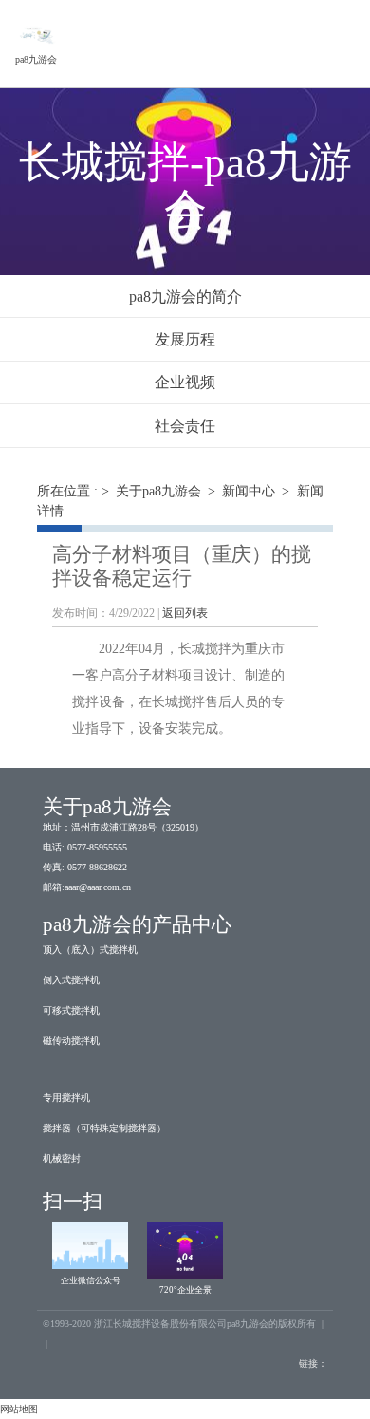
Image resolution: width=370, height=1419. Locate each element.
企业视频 (185, 382)
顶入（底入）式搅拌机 (90, 949)
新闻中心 (248, 491)
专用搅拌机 (66, 1097)
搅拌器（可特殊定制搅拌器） (104, 1128)
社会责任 (185, 426)
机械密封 (62, 1158)
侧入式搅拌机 (71, 980)
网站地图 (19, 1409)
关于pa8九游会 (158, 491)
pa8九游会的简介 (185, 297)
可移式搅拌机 (71, 1010)
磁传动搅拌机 (71, 1041)
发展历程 (185, 339)
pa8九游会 (36, 59)
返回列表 (185, 613)
